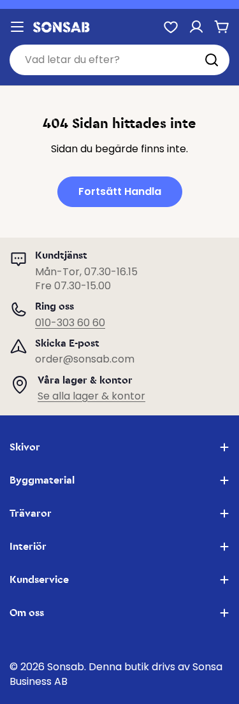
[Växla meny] (17, 26)
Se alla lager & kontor (91, 396)
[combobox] (119, 60)
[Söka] (211, 60)
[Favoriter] (170, 26)
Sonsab (65, 666)
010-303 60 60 (70, 322)
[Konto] (196, 26)
